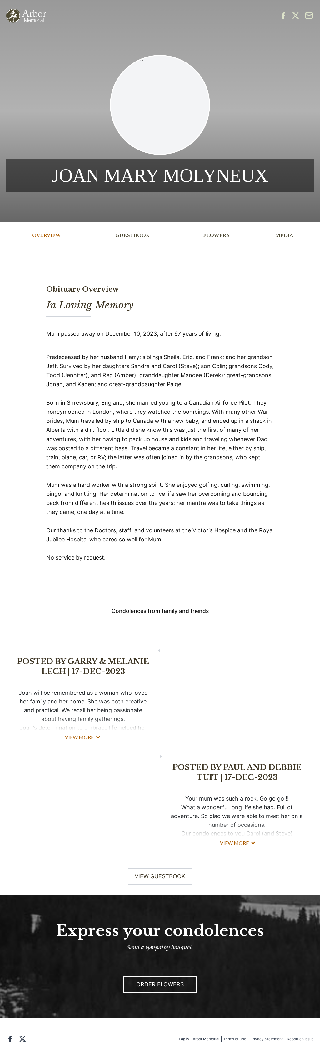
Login (184, 1039)
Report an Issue (300, 1039)
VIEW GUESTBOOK (160, 876)
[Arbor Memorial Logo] (26, 16)
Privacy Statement (266, 1039)
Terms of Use (234, 1039)
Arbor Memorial (206, 1039)
